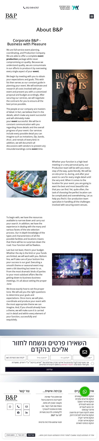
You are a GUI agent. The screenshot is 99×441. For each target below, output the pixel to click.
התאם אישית (10, 435)
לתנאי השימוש (67, 364)
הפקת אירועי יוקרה (86, 417)
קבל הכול (31, 435)
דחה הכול (21, 435)
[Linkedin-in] (27, 413)
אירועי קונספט (88, 409)
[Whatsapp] (10, 407)
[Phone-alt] (18, 407)
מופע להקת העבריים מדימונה (81, 412)
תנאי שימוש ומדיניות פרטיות (50, 422)
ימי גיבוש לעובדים (87, 407)
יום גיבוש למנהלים (86, 404)
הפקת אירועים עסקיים (84, 399)
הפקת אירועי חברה (86, 420)
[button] (92, 16)
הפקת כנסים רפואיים (85, 423)
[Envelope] (27, 407)
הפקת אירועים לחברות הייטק (82, 415)
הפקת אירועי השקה (85, 401)
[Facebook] (18, 413)
